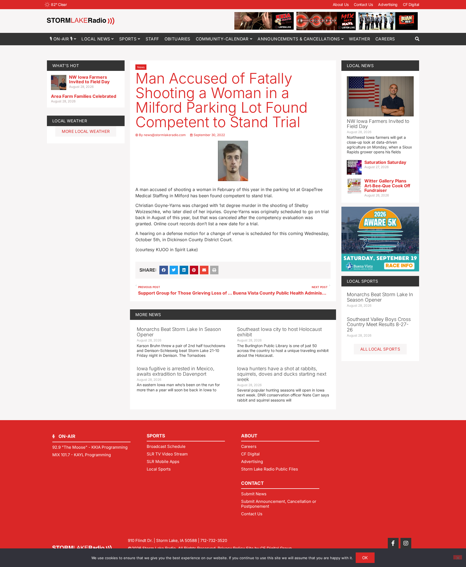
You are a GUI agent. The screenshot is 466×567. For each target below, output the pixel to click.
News (141, 67)
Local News (95, 39)
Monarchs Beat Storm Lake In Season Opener (179, 331)
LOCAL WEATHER (69, 120)
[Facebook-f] (393, 543)
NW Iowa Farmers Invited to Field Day (89, 79)
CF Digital (411, 4)
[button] (417, 39)
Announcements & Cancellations (299, 39)
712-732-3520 (213, 540)
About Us (341, 4)
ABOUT (249, 435)
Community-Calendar (222, 39)
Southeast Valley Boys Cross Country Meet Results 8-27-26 (379, 324)
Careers (385, 39)
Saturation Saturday (385, 162)
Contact (252, 483)
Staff (152, 39)
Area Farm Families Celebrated (83, 96)
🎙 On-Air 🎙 (61, 39)
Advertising (388, 4)
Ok (365, 557)
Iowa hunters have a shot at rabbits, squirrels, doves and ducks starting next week (281, 374)
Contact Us (363, 4)
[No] (457, 557)
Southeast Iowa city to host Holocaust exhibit (279, 331)
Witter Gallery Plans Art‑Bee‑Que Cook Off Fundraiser (387, 185)
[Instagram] (405, 543)
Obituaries (177, 39)
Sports (127, 39)
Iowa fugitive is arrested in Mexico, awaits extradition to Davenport (175, 371)
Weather (359, 39)
